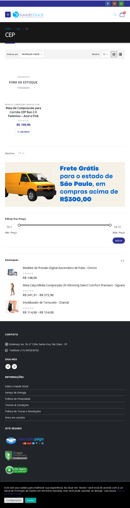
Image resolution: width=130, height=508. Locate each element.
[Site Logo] (28, 14)
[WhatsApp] (121, 3)
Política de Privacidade (17, 398)
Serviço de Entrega (15, 392)
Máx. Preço (119, 232)
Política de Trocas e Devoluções (23, 411)
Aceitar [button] (30, 500)
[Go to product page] (12, 272)
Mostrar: (96, 54)
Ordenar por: (12, 54)
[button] (8, 14)
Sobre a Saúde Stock (16, 386)
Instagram (14, 366)
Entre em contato (15, 417)
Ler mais (24, 132)
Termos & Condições (17, 405)
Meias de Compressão (15, 104)
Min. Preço (11, 232)
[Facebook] (107, 3)
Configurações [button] (13, 500)
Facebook (7, 366)
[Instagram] (114, 3)
